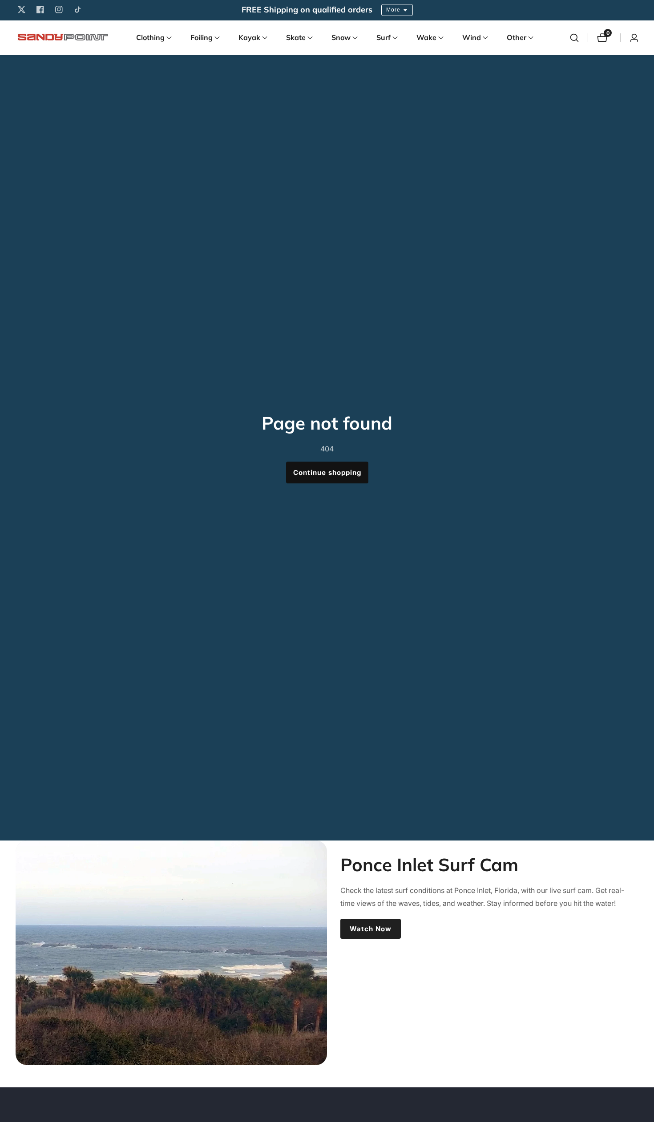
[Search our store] (574, 37)
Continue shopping (327, 472)
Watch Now (371, 929)
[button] (150, 37)
